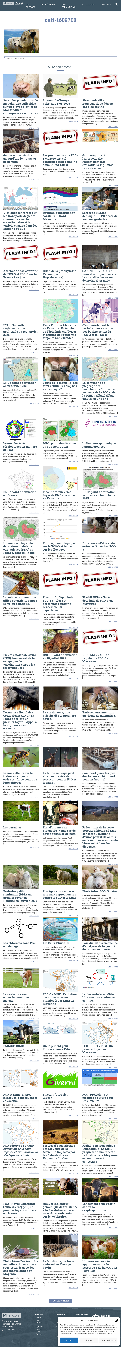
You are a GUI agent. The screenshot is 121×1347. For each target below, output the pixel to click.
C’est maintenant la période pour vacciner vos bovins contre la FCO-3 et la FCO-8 (97, 330)
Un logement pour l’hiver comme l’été (56, 1047)
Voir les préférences (108, 1340)
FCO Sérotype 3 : (20, 1150)
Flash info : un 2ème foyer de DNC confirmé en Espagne (59, 495)
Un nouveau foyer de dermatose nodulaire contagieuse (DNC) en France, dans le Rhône (19, 548)
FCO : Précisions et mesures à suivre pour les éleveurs (97, 1098)
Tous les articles (60, 1301)
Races (39, 1317)
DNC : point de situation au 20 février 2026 (20, 384)
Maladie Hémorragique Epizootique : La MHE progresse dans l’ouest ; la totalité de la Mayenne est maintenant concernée (100, 1153)
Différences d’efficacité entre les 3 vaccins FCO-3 (99, 546)
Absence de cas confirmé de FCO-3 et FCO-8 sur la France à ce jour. (20, 274)
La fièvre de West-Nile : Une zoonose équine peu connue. (99, 997)
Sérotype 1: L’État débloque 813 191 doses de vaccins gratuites (100, 216)
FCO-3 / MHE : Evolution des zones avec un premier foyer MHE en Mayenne (60, 999)
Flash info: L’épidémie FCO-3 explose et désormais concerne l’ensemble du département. (58, 603)
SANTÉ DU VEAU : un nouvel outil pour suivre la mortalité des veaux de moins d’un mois (99, 275)
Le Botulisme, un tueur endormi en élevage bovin (58, 1264)
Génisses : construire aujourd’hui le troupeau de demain (19, 158)
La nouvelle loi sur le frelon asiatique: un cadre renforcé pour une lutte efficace (20, 777)
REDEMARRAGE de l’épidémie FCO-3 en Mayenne (96, 658)
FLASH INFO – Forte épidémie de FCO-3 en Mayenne (97, 600)
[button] (116, 1320)
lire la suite (34, 128)
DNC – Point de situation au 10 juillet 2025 (60, 656)
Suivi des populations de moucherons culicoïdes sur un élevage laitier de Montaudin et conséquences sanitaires (20, 106)
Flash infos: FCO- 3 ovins (100, 891)
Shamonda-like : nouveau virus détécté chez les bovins (98, 103)
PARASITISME (13, 1046)
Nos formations (69, 6)
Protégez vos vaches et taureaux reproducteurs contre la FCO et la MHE (59, 894)
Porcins (60, 1314)
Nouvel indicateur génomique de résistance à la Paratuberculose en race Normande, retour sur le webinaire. (60, 1210)
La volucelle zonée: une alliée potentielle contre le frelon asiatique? (20, 600)
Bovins (39, 1314)
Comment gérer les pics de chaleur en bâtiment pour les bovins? (98, 776)
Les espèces (31, 6)
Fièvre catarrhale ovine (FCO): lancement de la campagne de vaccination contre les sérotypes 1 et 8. (20, 661)
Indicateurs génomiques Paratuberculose (99, 444)
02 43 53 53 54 (10, 1330)
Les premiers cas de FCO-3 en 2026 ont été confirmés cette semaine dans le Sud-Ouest (60, 160)
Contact (106, 5)
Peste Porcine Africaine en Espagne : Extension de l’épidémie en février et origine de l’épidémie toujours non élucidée (59, 331)
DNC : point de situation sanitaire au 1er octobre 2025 (99, 495)
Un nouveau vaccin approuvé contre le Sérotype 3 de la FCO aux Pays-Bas (99, 1266)
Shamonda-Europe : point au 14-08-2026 (56, 101)
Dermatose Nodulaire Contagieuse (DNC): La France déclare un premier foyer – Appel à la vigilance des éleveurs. (20, 720)
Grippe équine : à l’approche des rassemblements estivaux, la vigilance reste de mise (97, 161)
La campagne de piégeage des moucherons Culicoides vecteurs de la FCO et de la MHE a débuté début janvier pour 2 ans (99, 391)
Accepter (69, 1340)
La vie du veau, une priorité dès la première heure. (59, 715)
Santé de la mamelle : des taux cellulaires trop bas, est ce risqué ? (60, 386)
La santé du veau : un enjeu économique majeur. (17, 997)
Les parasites (12, 827)
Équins (39, 1326)
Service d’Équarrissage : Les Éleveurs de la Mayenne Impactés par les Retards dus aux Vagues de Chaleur (59, 1152)
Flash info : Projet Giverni (55, 1096)
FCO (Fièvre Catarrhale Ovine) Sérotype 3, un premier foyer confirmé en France (19, 1208)
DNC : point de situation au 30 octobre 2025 (59, 444)
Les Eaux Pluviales (56, 943)
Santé (39, 1320)
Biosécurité (48, 5)
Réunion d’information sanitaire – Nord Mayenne (59, 216)
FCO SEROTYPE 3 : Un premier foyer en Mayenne (97, 1049)
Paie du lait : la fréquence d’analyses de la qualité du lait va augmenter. (100, 946)
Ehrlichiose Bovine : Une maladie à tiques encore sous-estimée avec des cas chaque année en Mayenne (20, 1267)
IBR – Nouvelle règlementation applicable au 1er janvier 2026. (20, 330)
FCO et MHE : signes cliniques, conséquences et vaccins (20, 1098)
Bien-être (39, 1322)
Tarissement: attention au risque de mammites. (99, 713)
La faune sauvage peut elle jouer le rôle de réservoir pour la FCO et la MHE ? (59, 777)
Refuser (89, 1340)
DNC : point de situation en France (20, 493)
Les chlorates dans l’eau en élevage (20, 944)
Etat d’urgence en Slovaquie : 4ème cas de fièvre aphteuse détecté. (59, 831)
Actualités (88, 5)
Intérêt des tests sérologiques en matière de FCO (20, 446)
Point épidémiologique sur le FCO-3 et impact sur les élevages (59, 546)
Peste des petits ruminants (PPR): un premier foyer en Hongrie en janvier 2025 (20, 896)
